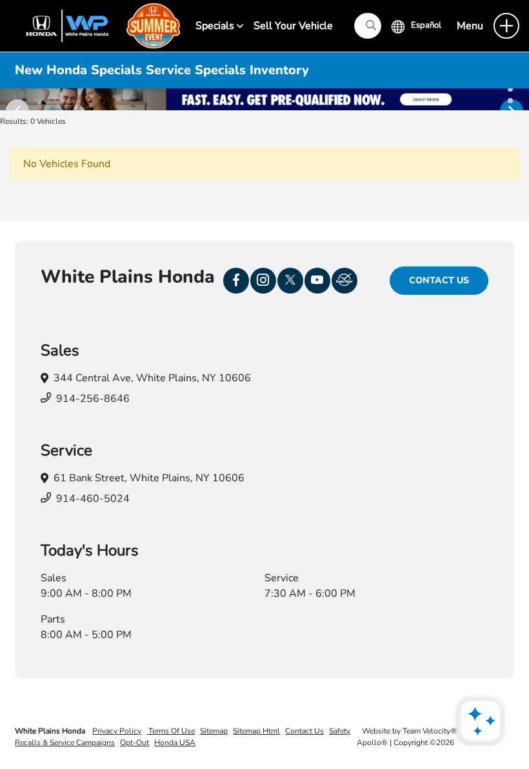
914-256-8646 (93, 399)
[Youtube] (317, 281)
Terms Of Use (170, 731)
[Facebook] (236, 281)
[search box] (367, 26)
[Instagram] (263, 281)
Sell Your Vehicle (293, 26)
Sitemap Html (256, 731)
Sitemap (214, 731)
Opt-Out (134, 742)
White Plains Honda (51, 731)
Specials (216, 26)
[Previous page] (11, 99)
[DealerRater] (344, 281)
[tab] (510, 89)
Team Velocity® (430, 731)
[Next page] (518, 99)
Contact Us (439, 280)
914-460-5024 (93, 499)
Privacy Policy (116, 731)
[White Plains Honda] (97, 25)
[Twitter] (290, 281)
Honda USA (174, 742)
